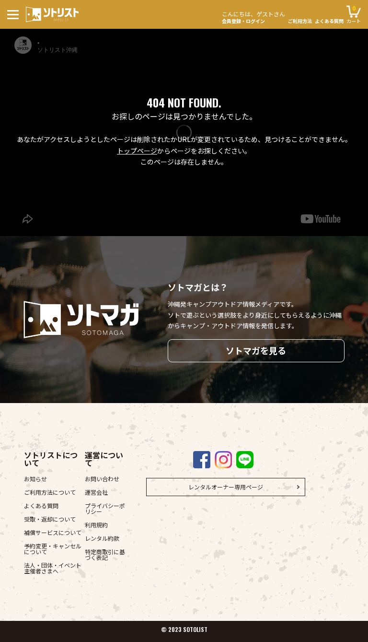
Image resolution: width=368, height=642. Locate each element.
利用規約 (96, 525)
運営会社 (96, 492)
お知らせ (35, 479)
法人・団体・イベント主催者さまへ (52, 568)
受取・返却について (50, 519)
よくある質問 (329, 21)
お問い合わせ (102, 479)
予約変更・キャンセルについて (52, 549)
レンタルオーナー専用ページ (225, 487)
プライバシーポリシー (105, 508)
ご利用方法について (50, 492)
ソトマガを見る (256, 350)
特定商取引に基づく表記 (105, 554)
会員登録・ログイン (253, 17)
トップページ (137, 150)
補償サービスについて (52, 532)
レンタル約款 (102, 538)
